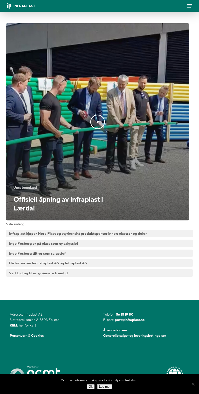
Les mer (104, 386)
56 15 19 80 (124, 314)
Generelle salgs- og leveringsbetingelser (134, 335)
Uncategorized (25, 187)
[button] (189, 5)
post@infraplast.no (130, 320)
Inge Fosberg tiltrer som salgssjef (37, 253)
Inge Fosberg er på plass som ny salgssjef (43, 243)
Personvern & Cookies (27, 335)
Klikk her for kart (23, 325)
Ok (91, 386)
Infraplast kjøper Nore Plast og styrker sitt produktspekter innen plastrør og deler (78, 233)
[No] (193, 384)
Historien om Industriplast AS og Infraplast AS (48, 263)
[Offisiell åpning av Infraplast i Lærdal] (97, 121)
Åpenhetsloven (115, 330)
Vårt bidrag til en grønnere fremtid (38, 273)
